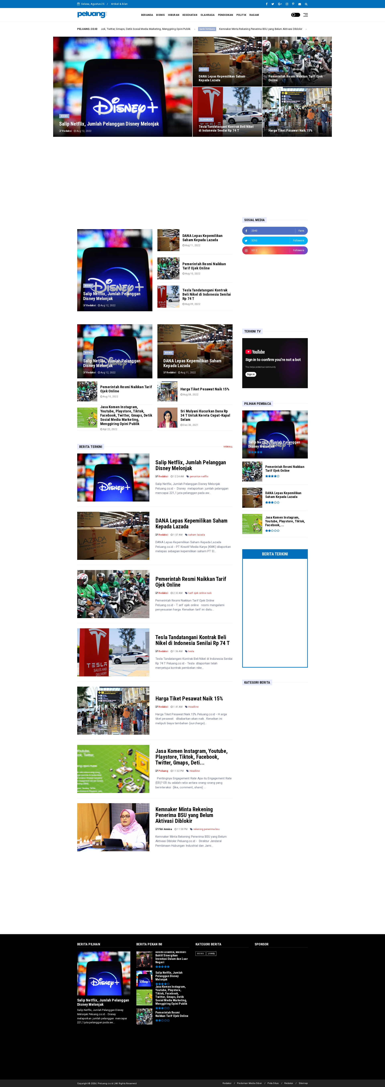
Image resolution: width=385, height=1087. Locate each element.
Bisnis (64, 116)
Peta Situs (273, 1083)
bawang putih (252, 29)
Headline (193, 706)
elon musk (206, 120)
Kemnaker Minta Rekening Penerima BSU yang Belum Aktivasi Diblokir (194, 28)
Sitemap (303, 1083)
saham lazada (196, 534)
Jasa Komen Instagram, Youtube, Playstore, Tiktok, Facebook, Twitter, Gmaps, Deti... (191, 757)
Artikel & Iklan (119, 3)
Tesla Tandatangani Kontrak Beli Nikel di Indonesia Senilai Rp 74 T (192, 640)
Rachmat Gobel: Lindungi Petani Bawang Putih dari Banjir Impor (302, 28)
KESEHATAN (189, 15)
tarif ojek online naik (199, 593)
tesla (191, 651)
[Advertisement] (192, 177)
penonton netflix (199, 476)
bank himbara (141, 29)
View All (228, 447)
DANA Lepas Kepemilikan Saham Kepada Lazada (191, 524)
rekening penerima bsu (207, 829)
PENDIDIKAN (225, 15)
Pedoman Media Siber (249, 1083)
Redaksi (227, 1083)
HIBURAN (173, 15)
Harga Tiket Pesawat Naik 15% (189, 698)
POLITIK (241, 15)
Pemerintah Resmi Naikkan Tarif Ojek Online (190, 582)
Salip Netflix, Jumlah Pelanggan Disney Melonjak (190, 465)
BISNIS (160, 15)
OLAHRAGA (208, 15)
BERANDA (147, 15)
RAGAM (254, 15)
